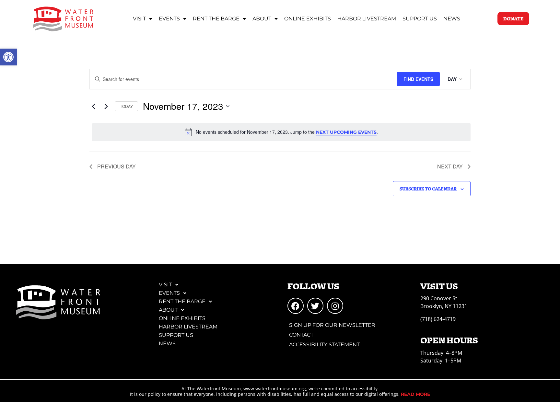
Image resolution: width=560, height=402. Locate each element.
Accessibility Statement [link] (324, 344)
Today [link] (126, 106)
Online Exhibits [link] (307, 19)
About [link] (261, 19)
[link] (8, 57)
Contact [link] (301, 335)
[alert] (281, 132)
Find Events (418, 79)
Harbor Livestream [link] (366, 19)
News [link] (451, 19)
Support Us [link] (419, 19)
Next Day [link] (450, 166)
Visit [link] (139, 19)
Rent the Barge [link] (216, 19)
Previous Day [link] (116, 166)
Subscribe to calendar (428, 188)
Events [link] (169, 19)
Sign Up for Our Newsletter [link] (332, 325)
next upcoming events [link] (346, 132)
